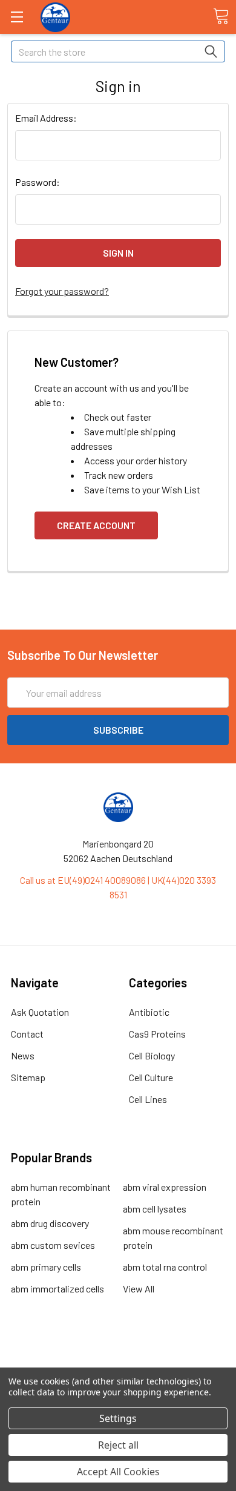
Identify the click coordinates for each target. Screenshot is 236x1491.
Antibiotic (149, 1012)
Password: (37, 182)
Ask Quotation (40, 1012)
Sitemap (28, 1077)
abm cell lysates (154, 1208)
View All (138, 1288)
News (22, 1055)
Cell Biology (152, 1055)
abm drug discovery (50, 1223)
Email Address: (46, 117)
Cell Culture (151, 1077)
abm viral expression (164, 1187)
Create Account (96, 525)
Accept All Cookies (118, 1471)
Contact (27, 1033)
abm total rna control (165, 1266)
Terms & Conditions (118, 1354)
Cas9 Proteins (157, 1033)
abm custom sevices (53, 1245)
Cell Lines (148, 1099)
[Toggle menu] (16, 16)
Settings (118, 1418)
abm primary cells (46, 1266)
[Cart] (221, 16)
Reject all (118, 1445)
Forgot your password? (62, 291)
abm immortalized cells (57, 1288)
